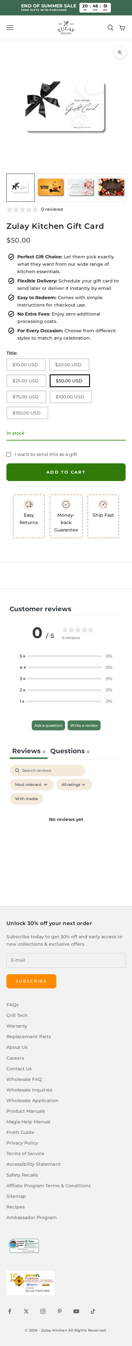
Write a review (84, 725)
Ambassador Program (31, 1217)
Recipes (15, 1207)
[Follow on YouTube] (76, 1311)
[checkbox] (26, 799)
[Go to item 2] (51, 188)
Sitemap (16, 1196)
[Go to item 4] (111, 188)
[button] (66, 656)
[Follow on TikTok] (93, 1311)
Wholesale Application (32, 1100)
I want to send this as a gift (46, 454)
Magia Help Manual (28, 1122)
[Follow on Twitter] (26, 1311)
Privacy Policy (22, 1143)
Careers (15, 1058)
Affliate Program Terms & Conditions (48, 1186)
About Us (17, 1047)
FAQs (12, 1005)
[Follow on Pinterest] (59, 1311)
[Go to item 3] (81, 188)
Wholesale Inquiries (29, 1090)
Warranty (16, 1026)
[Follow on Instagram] (43, 1311)
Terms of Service (25, 1153)
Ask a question (48, 725)
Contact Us (19, 1069)
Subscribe (31, 981)
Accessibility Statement (33, 1164)
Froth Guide (20, 1132)
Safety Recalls (22, 1175)
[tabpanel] (66, 827)
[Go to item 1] (20, 188)
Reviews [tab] (28, 751)
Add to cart (66, 472)
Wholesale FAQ (24, 1079)
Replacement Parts (28, 1036)
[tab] (70, 751)
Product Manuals (25, 1111)
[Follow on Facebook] (9, 1311)
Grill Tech (17, 1015)
